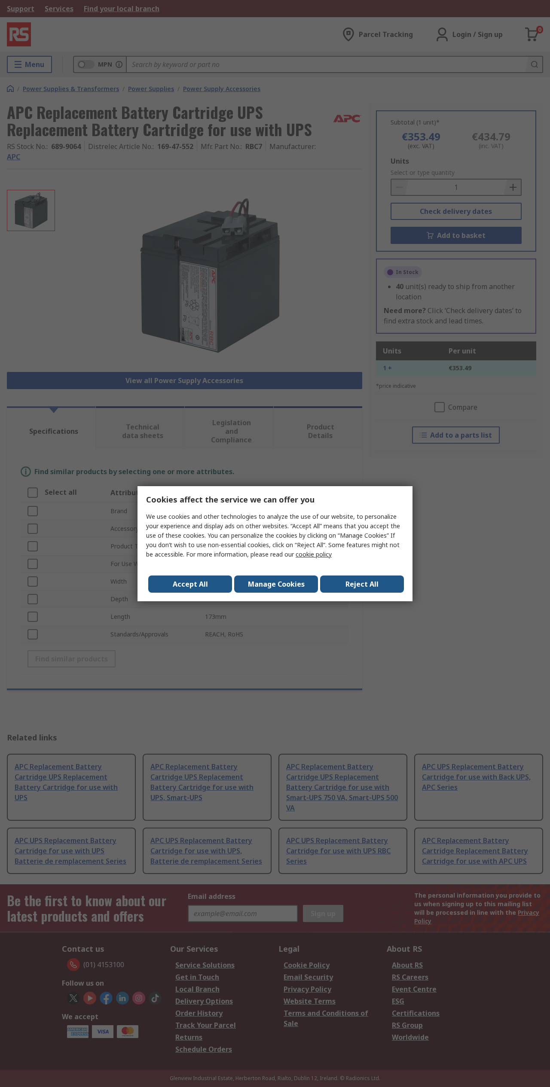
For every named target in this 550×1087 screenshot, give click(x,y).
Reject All (362, 584)
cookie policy (314, 554)
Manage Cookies (276, 584)
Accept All (190, 584)
